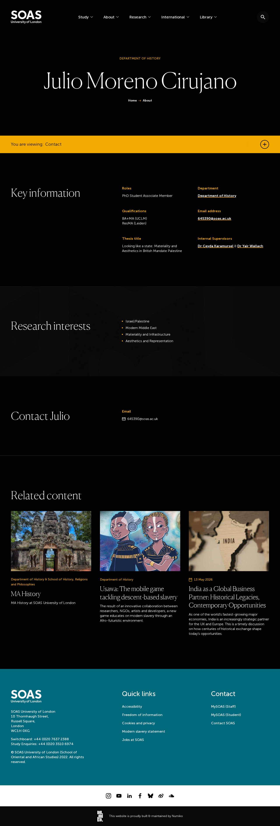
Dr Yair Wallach (250, 246)
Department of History (217, 196)
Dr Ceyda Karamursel (215, 246)
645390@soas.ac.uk (214, 218)
